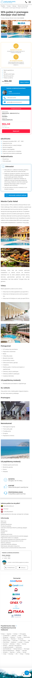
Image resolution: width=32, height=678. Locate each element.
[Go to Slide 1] (4, 23)
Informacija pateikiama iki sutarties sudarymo (13, 539)
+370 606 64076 (11, 97)
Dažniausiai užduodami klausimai (10, 546)
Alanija (14, 6)
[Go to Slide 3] (4, 36)
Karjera (3, 532)
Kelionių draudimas (6, 524)
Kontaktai (3, 522)
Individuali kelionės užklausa (9, 544)
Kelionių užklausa (6, 542)
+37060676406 (10, 567)
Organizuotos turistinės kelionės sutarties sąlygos (14, 536)
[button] (19, 29)
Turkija (9, 6)
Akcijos (3, 529)
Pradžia (3, 6)
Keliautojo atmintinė (6, 534)
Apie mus (3, 521)
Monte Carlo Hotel (23, 6)
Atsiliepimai (4, 531)
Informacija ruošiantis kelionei (17, 195)
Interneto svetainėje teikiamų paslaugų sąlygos (14, 527)
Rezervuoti (16, 131)
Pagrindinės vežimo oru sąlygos (9, 537)
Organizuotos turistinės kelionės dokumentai (13, 547)
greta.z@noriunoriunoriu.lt (14, 102)
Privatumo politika (6, 526)
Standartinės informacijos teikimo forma (12, 541)
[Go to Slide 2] (4, 29)
